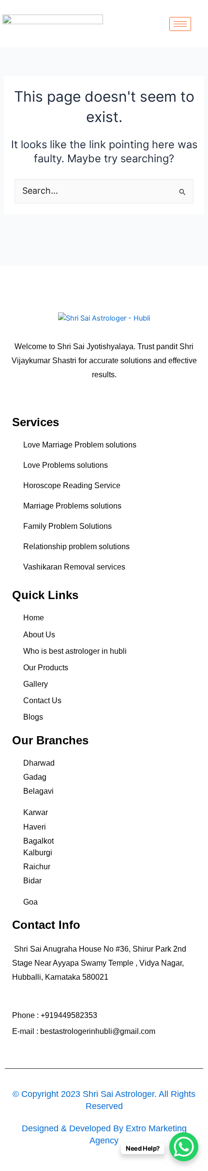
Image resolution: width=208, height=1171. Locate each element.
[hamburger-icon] (180, 24)
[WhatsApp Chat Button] (183, 1146)
